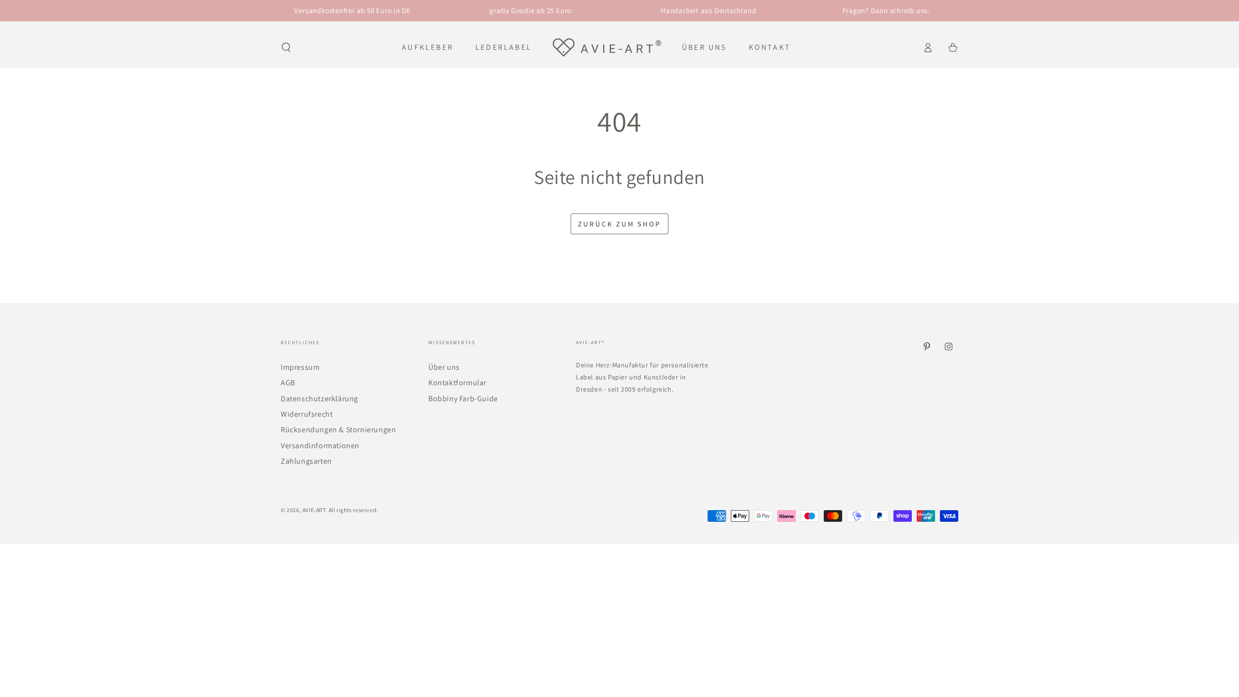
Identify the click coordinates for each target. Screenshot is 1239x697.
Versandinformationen (320, 445)
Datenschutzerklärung (319, 399)
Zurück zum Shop (619, 223)
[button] (286, 47)
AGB (288, 383)
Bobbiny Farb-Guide (463, 399)
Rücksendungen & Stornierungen (338, 429)
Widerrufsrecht (306, 414)
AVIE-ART (314, 510)
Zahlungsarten (306, 461)
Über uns (444, 367)
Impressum (300, 367)
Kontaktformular (457, 383)
